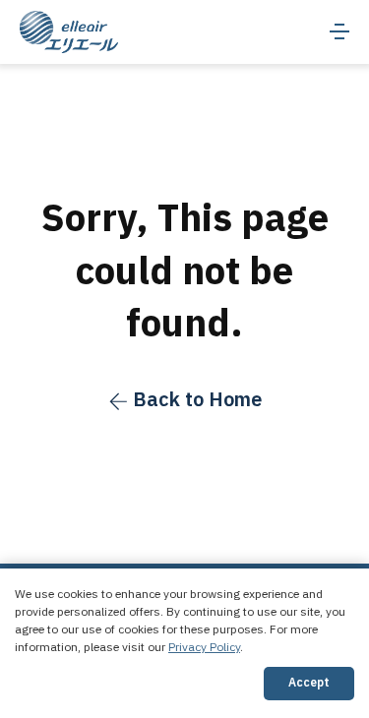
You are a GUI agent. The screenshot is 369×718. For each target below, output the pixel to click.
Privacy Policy (204, 647)
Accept (309, 683)
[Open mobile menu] (339, 31)
